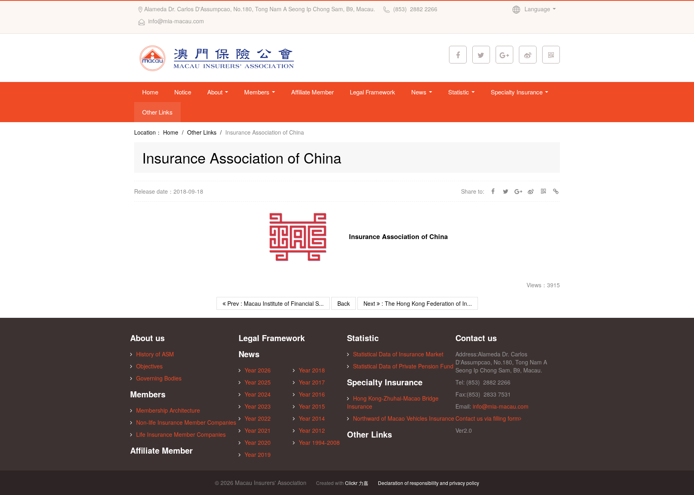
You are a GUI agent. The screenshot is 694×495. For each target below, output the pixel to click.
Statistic (459, 92)
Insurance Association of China (398, 236)
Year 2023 (258, 406)
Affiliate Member (312, 92)
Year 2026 (258, 370)
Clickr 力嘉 (356, 482)
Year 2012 (312, 430)
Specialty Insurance (517, 92)
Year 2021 (258, 430)
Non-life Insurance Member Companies (186, 422)
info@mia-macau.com (501, 406)
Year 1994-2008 (319, 442)
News (419, 92)
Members (257, 92)
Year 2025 (258, 382)
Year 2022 (258, 418)
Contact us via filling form (487, 418)
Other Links (157, 112)
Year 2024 (258, 394)
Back (343, 303)
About (215, 92)
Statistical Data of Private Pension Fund (403, 366)
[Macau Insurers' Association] (219, 57)
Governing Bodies (159, 378)
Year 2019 (258, 454)
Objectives (149, 366)
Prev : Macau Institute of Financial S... (275, 303)
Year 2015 (312, 406)
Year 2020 (258, 442)
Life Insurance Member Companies (181, 434)
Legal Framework (372, 92)
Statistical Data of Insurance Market (398, 354)
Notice (182, 92)
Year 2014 (312, 418)
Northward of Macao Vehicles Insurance (403, 418)
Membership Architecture (168, 410)
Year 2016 (312, 394)
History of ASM (155, 354)
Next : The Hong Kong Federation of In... (417, 303)
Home (150, 92)
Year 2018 (312, 370)
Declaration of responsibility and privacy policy (428, 482)
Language (538, 9)
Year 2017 (312, 382)
